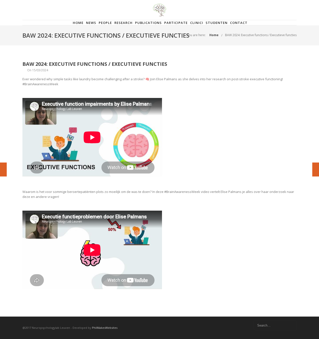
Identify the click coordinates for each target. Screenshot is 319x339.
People (105, 22)
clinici (196, 22)
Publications (148, 22)
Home (78, 22)
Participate (176, 22)
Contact (238, 22)
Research (123, 22)
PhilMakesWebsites (104, 328)
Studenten (217, 22)
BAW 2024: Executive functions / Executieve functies (261, 35)
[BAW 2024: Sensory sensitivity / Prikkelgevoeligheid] (315, 169)
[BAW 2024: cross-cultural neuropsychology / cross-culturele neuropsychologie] (3, 169)
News (91, 22)
